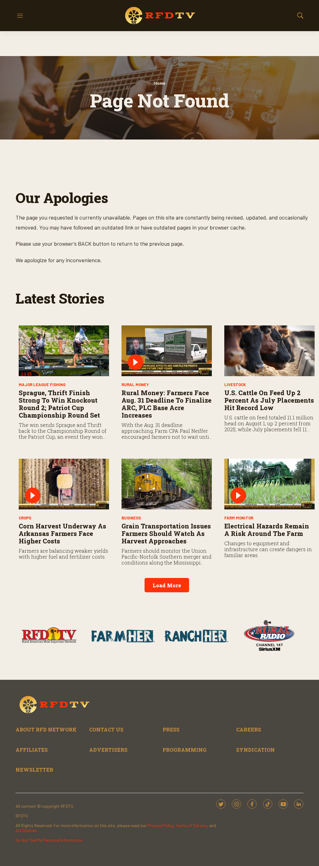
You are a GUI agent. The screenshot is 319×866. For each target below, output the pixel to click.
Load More (167, 585)
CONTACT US (106, 729)
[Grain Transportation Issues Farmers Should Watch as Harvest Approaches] (166, 484)
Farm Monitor (238, 517)
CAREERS (248, 729)
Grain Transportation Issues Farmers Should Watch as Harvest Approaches (166, 533)
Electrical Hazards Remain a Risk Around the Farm (266, 529)
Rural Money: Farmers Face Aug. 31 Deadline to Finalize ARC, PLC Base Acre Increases (166, 404)
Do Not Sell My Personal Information (49, 840)
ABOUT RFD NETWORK (46, 729)
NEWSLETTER (34, 770)
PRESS (171, 729)
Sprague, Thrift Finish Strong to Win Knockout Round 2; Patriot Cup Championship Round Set (59, 404)
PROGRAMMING (185, 750)
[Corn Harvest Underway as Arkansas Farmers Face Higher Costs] (64, 484)
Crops (25, 517)
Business (131, 517)
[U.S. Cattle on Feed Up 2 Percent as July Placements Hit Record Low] (269, 350)
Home (159, 83)
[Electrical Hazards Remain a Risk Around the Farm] (269, 484)
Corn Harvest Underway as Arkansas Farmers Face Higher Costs (62, 533)
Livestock (235, 384)
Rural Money (135, 384)
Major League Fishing (42, 384)
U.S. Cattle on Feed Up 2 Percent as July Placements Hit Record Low (269, 400)
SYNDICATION (255, 750)
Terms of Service (191, 825)
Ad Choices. (27, 830)
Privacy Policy (160, 825)
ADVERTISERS (108, 750)
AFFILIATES (32, 750)
